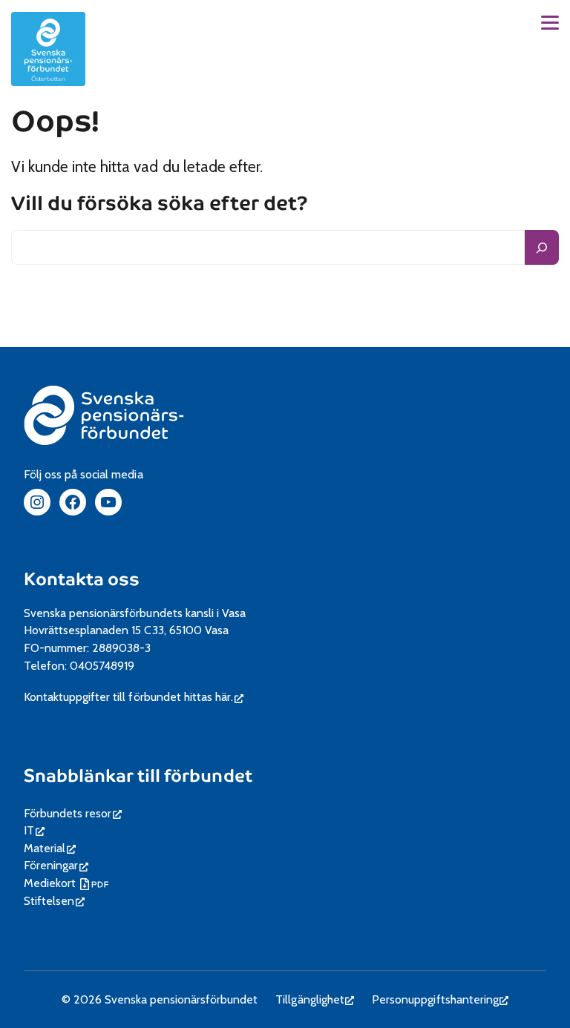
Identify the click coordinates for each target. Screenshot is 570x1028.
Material (50, 848)
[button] (550, 23)
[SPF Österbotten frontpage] (48, 49)
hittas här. (213, 697)
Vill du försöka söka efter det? (159, 204)
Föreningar (56, 865)
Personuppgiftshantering (440, 999)
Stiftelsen (54, 901)
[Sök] (542, 247)
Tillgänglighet (314, 999)
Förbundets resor (73, 813)
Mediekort (68, 883)
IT (34, 830)
